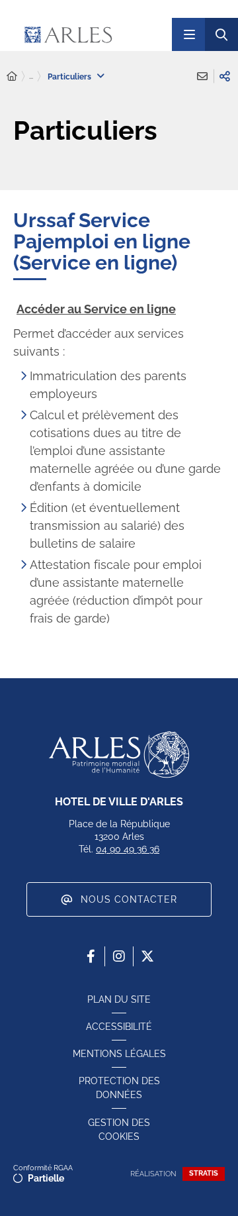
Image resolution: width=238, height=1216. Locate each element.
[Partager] (225, 76)
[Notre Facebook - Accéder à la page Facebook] (90, 956)
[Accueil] (12, 76)
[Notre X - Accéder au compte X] (147, 956)
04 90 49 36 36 (127, 849)
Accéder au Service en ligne (96, 309)
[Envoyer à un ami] (202, 76)
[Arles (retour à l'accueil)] (92, 34)
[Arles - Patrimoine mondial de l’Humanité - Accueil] (119, 754)
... (31, 76)
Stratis (203, 1173)
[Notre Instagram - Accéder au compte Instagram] (119, 956)
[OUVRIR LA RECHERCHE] (221, 34)
